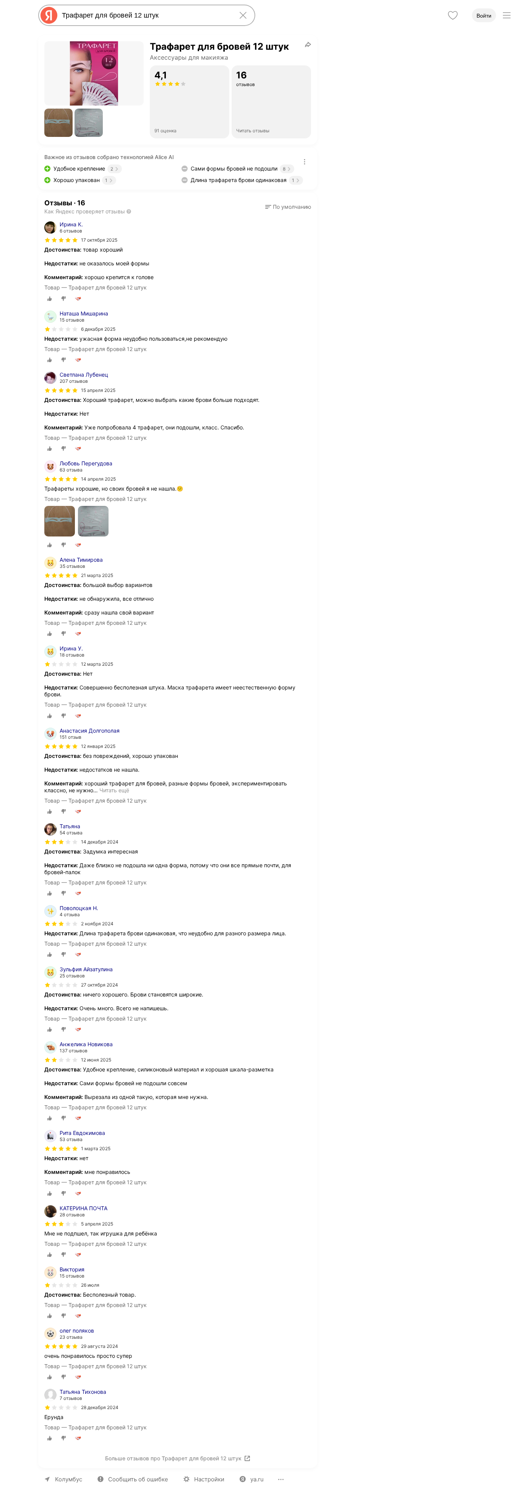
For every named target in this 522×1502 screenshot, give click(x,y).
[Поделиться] (308, 44)
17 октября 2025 (99, 240)
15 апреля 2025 (98, 390)
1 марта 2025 (95, 1148)
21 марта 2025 (97, 575)
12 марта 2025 (97, 664)
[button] (58, 123)
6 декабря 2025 (98, 329)
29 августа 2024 (99, 1346)
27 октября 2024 (99, 985)
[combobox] (145, 15)
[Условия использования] (305, 162)
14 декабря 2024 (99, 842)
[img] (61, 240)
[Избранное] (452, 15)
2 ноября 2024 (97, 924)
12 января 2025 (98, 746)
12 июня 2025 (96, 1060)
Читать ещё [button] (114, 790)
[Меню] (506, 15)
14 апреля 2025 (98, 479)
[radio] (49, 298)
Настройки (209, 1479)
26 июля (90, 1285)
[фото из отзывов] (59, 522)
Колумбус (68, 1479)
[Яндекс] (49, 15)
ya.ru (257, 1479)
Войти (484, 16)
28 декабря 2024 (99, 1407)
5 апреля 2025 (97, 1224)
